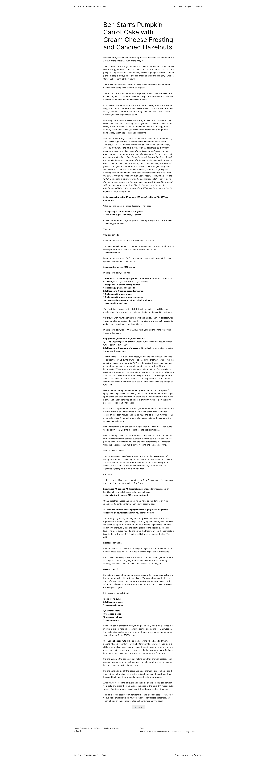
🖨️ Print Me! (138, 707)
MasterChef (172, 731)
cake (151, 731)
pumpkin (181, 731)
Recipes (107, 728)
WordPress (198, 755)
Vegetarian (116, 728)
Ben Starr (144, 731)
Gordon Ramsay (160, 731)
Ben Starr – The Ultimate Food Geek (90, 6)
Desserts (99, 728)
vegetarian (190, 731)
